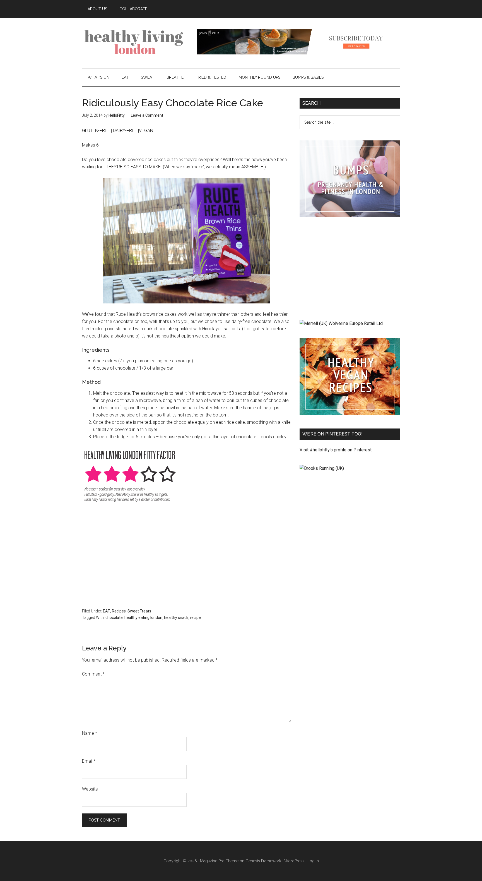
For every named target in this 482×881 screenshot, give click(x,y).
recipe (195, 617)
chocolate (114, 617)
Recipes (119, 611)
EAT (106, 611)
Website (90, 789)
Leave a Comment (147, 115)
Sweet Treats (139, 611)
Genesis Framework (263, 861)
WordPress (294, 861)
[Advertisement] (186, 552)
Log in (313, 861)
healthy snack (176, 617)
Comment (93, 674)
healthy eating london (143, 617)
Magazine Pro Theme (219, 861)
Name (89, 733)
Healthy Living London (135, 41)
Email (89, 761)
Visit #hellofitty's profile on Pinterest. (336, 450)
